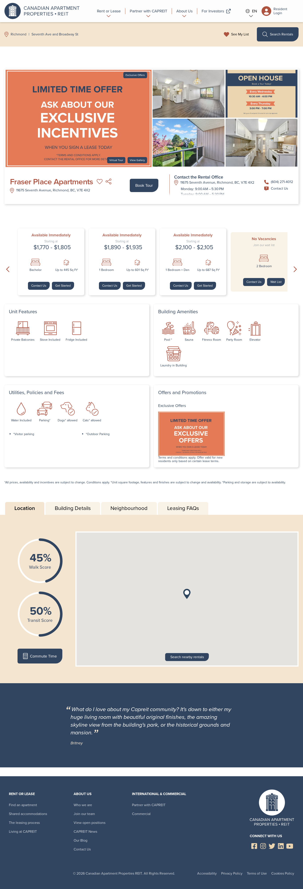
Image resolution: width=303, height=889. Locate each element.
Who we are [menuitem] (83, 804)
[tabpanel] (151, 599)
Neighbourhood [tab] (129, 508)
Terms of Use (257, 873)
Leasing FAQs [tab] (183, 508)
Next (295, 269)
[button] (187, 594)
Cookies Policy (282, 873)
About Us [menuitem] (83, 793)
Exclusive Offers (135, 75)
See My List (240, 34)
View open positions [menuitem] (89, 822)
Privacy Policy (231, 873)
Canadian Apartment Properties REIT (43, 11)
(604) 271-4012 (282, 181)
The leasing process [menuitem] (24, 822)
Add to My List (99, 181)
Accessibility (207, 873)
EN (254, 11)
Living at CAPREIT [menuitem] (23, 831)
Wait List (275, 282)
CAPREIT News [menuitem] (85, 831)
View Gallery (137, 160)
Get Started (63, 285)
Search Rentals (281, 34)
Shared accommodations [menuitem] (28, 813)
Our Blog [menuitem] (80, 840)
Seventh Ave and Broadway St (54, 34)
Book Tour (144, 185)
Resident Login (280, 11)
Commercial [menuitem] (141, 813)
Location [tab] (24, 508)
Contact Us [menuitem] (82, 849)
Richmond (18, 34)
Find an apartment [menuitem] (23, 804)
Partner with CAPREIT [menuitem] (148, 804)
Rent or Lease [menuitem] (22, 793)
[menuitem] (108, 11)
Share (108, 181)
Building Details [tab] (73, 508)
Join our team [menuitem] (84, 813)
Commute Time (43, 656)
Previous (7, 269)
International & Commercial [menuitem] (159, 793)
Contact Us (279, 188)
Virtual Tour (116, 160)
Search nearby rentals (187, 656)
